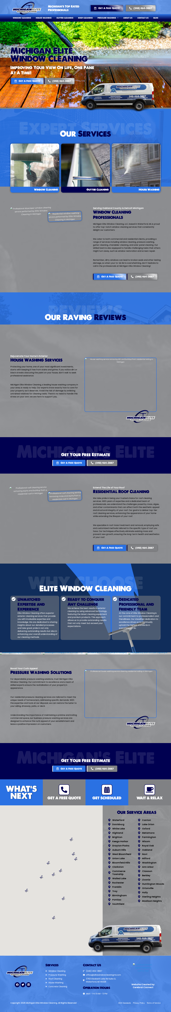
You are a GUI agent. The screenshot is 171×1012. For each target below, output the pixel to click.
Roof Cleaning (85, 18)
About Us (127, 18)
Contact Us (143, 18)
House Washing (44, 18)
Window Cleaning (22, 18)
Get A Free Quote (64, 798)
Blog (155, 18)
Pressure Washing (107, 18)
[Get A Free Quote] (64, 789)
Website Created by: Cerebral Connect (143, 986)
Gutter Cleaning (64, 18)
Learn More (34, 168)
